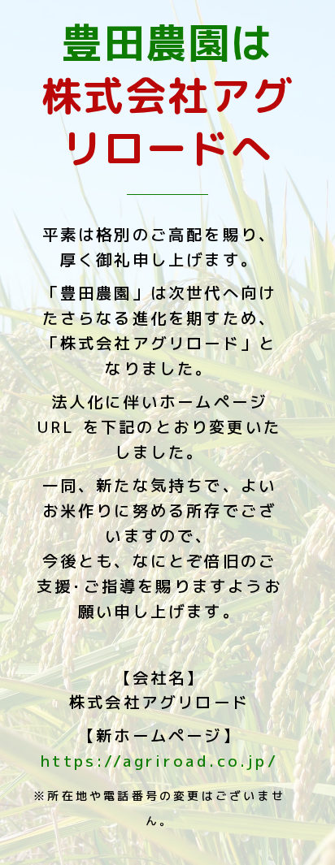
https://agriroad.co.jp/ (159, 761)
